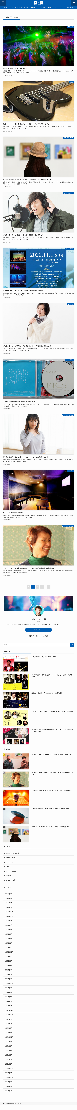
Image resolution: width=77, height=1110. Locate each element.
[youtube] (43, 636)
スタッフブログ (11, 871)
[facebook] (30, 636)
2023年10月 (9, 983)
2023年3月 (9, 1001)
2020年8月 (9, 1086)
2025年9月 (9, 920)
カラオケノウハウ (12, 862)
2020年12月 (9, 1068)
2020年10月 (9, 1077)
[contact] (46, 636)
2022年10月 (9, 1014)
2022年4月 (9, 1032)
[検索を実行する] (72, 645)
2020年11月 (9, 1073)
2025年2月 (9, 943)
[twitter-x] (33, 636)
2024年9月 (9, 961)
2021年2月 (9, 1059)
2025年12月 (9, 911)
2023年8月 (9, 988)
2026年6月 (9, 898)
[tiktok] (40, 636)
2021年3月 (9, 1055)
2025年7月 (9, 925)
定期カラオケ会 (11, 858)
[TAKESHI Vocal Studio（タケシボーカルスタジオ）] (38, 3)
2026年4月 (9, 903)
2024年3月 (9, 979)
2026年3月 (9, 907)
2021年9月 (9, 1041)
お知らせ (9, 875)
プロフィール (38, 630)
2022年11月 (9, 1010)
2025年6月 (9, 929)
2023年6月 (9, 992)
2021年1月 (9, 1064)
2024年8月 (9, 965)
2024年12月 (9, 947)
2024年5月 (9, 974)
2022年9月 (9, 1019)
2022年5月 (9, 1028)
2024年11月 (9, 952)
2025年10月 (9, 916)
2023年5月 (9, 997)
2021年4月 (9, 1050)
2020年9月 (9, 1082)
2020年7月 (9, 1091)
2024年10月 (9, 956)
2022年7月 (9, 1023)
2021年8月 (9, 1046)
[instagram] (37, 636)
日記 (7, 867)
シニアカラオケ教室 (12, 853)
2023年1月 (9, 1005)
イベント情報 (10, 880)
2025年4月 (9, 938)
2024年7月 (9, 970)
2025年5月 (9, 934)
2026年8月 (9, 894)
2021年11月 (9, 1037)
